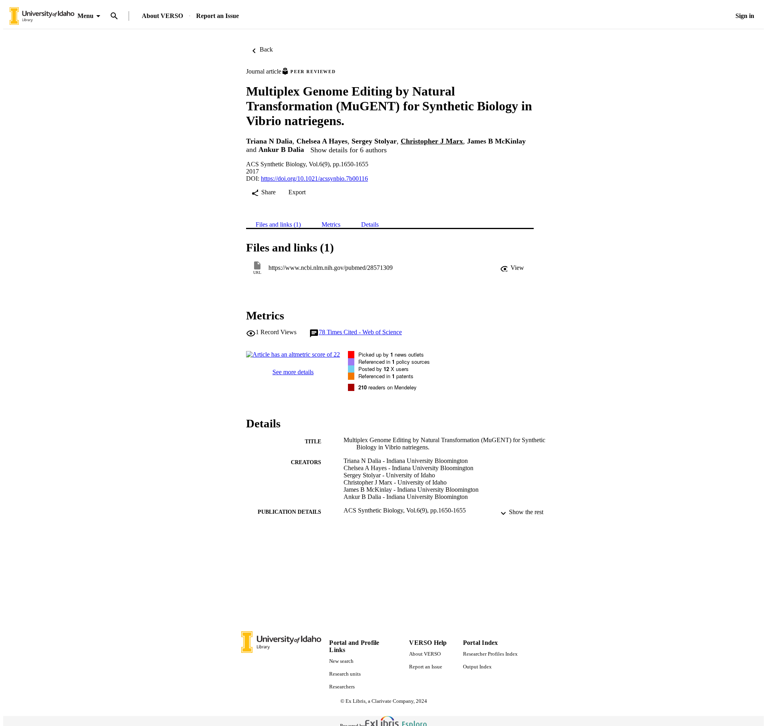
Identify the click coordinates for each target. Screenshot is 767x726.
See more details (293, 372)
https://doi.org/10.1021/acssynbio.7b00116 (314, 178)
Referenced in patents (385, 376)
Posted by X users (383, 369)
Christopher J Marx (432, 141)
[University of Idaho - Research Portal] (42, 16)
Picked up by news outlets (391, 354)
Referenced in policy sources (394, 361)
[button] (512, 267)
